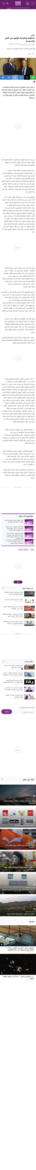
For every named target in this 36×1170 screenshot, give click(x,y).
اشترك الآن (9, 8)
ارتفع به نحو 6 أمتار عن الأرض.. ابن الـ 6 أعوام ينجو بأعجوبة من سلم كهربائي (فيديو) (20, 950)
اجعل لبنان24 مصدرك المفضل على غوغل (19, 48)
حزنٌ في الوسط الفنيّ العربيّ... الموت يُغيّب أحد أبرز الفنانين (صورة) (13, 681)
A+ (29, 54)
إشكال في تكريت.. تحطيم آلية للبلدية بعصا (21, 914)
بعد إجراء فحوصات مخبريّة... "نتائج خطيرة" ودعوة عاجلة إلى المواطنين (13, 674)
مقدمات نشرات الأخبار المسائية (14, 600)
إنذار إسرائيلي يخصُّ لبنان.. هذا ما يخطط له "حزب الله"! (13, 666)
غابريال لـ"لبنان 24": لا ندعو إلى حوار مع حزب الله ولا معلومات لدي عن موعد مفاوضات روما (13, 689)
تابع (18, 582)
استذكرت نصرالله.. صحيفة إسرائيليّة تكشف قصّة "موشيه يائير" (13, 615)
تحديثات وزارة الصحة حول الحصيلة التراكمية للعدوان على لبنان (13, 622)
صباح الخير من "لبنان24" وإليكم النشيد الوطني (14, 696)
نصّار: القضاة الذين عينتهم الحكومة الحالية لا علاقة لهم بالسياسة (14, 521)
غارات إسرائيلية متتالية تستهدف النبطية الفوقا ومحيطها (13, 593)
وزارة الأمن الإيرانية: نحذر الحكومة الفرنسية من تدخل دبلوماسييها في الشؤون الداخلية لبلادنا (14, 528)
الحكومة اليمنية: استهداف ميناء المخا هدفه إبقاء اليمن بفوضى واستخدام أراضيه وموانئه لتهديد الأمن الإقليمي (14, 536)
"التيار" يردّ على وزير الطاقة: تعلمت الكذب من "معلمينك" (13, 608)
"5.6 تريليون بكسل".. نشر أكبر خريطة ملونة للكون (18, 978)
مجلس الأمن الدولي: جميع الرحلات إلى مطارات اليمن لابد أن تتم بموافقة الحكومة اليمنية (14, 541)
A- (33, 54)
